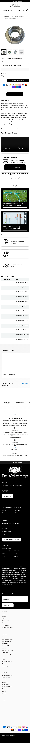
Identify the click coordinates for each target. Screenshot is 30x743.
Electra (3, 659)
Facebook (4, 616)
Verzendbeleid (5, 684)
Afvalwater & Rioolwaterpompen (9, 645)
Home (3, 614)
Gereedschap (5, 666)
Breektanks (4, 648)
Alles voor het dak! (6, 637)
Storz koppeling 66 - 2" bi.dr (22, 306)
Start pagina (6, 16)
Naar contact (7, 496)
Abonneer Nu (7, 605)
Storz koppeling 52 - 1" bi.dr (22, 282)
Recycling (4, 693)
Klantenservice (5, 620)
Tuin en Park (5, 652)
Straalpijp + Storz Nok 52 (9, 374)
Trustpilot (4, 700)
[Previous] (2, 52)
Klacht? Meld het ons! (7, 686)
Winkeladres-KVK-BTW (7, 627)
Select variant (4, 61)
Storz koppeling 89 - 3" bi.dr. (22, 329)
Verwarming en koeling (7, 661)
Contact (4, 689)
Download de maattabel (14, 94)
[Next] (28, 52)
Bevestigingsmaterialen (7, 650)
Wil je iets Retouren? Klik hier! (11, 539)
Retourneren (5, 682)
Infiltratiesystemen (6, 641)
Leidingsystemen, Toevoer (8, 639)
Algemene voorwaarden (7, 675)
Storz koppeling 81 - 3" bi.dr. (22, 320)
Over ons (4, 623)
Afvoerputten (5, 643)
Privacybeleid (5, 680)
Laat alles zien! (25, 383)
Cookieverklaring (6, 677)
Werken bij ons (5, 625)
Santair (3, 657)
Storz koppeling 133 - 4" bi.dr (22, 339)
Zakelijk (4, 618)
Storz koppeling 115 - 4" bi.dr (22, 334)
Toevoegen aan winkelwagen (18, 80)
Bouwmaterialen (5, 663)
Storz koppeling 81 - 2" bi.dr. (22, 310)
